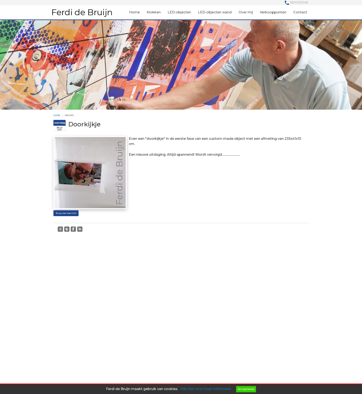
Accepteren (246, 389)
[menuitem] (134, 12)
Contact (300, 12)
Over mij (246, 12)
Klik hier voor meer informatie (206, 389)
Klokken (154, 12)
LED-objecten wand (215, 12)
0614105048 (299, 2)
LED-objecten (179, 12)
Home (134, 12)
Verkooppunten (273, 12)
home (57, 115)
